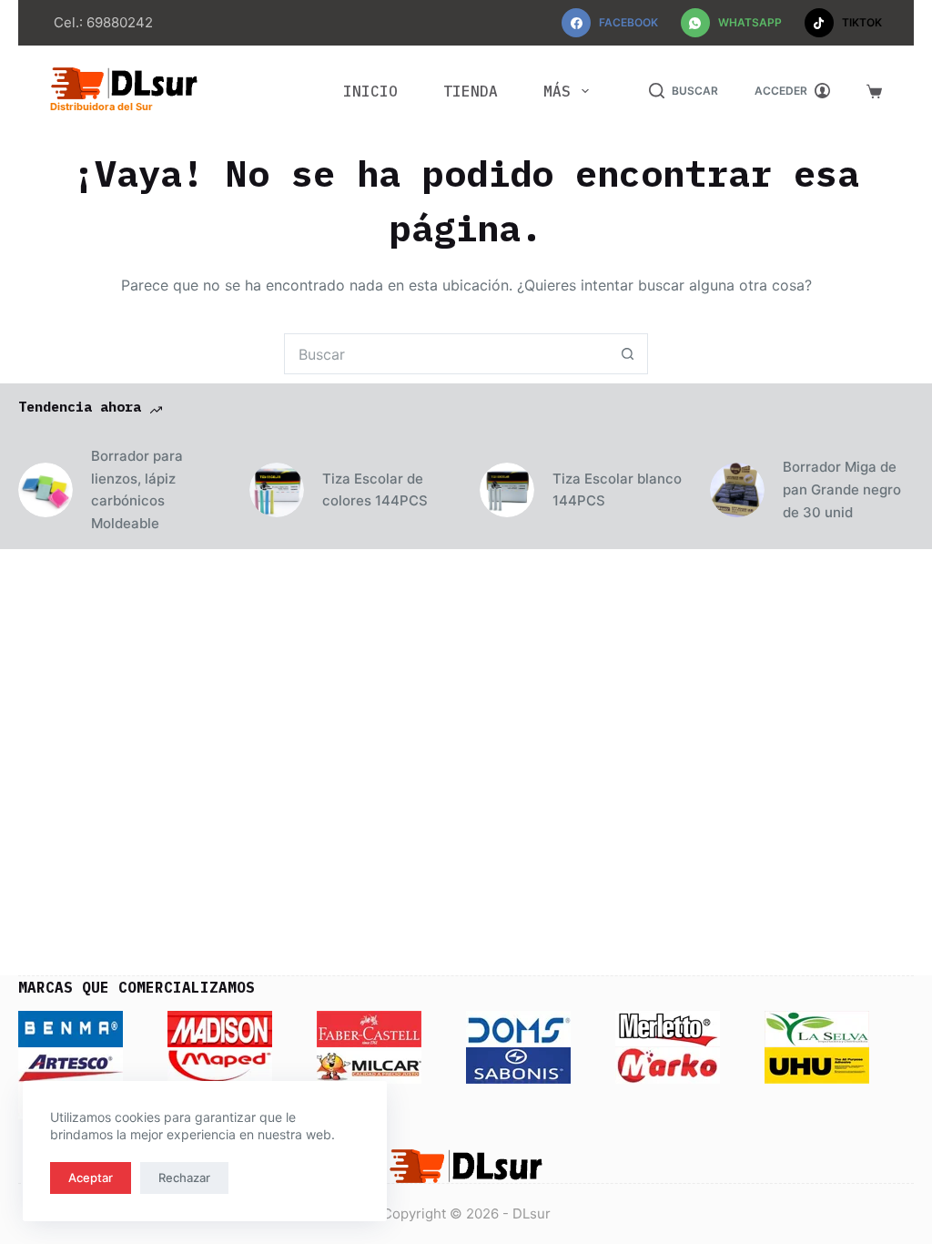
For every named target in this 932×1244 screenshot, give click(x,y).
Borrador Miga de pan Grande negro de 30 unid (842, 489)
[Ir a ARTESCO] (70, 1064)
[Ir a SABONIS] (518, 1064)
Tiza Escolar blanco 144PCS (617, 490)
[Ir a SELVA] (817, 1028)
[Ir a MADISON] (219, 1028)
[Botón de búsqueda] (627, 353)
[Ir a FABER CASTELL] (369, 1028)
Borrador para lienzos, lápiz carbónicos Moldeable (137, 489)
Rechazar (184, 1177)
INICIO (370, 91)
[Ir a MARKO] (667, 1064)
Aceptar (90, 1177)
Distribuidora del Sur (101, 106)
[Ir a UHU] (817, 1064)
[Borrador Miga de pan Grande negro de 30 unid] (737, 490)
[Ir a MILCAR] (369, 1064)
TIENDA (470, 91)
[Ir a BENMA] (70, 1028)
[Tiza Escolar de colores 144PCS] (276, 490)
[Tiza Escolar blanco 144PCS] (507, 490)
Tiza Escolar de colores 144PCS (375, 490)
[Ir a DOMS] (518, 1028)
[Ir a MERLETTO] (667, 1028)
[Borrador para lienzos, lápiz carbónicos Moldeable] (45, 490)
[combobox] (446, 353)
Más (557, 91)
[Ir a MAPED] (219, 1064)
